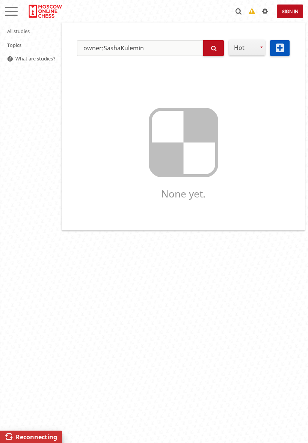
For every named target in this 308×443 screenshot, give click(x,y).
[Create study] (280, 48)
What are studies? (35, 58)
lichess (45, 11)
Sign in (290, 11)
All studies (18, 31)
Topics (14, 45)
